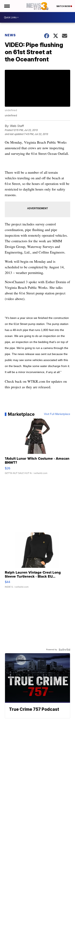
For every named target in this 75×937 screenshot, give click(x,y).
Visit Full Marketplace (57, 414)
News (10, 35)
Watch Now (63, 6)
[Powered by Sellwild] (64, 649)
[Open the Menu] (6, 6)
